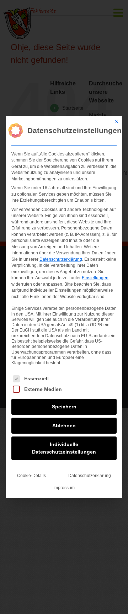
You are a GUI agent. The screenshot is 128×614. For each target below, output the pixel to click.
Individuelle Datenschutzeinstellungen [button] (64, 448)
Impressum (64, 487)
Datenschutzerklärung (60, 259)
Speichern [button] (64, 406)
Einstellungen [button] (95, 277)
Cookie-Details (31, 475)
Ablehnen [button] (64, 425)
